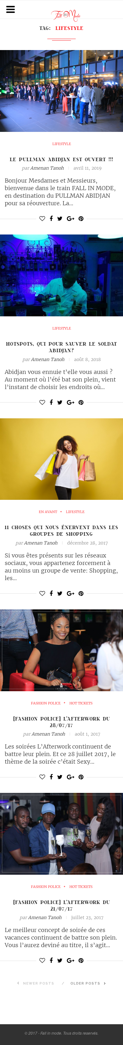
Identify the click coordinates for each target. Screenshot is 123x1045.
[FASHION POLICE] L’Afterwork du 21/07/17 (61, 905)
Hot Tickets (80, 703)
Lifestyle (61, 144)
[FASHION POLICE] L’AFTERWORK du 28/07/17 (61, 722)
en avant (48, 512)
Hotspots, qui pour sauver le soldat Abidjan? (61, 347)
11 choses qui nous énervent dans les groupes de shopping (61, 530)
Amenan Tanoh (47, 168)
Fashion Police (46, 703)
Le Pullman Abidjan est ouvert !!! (61, 159)
